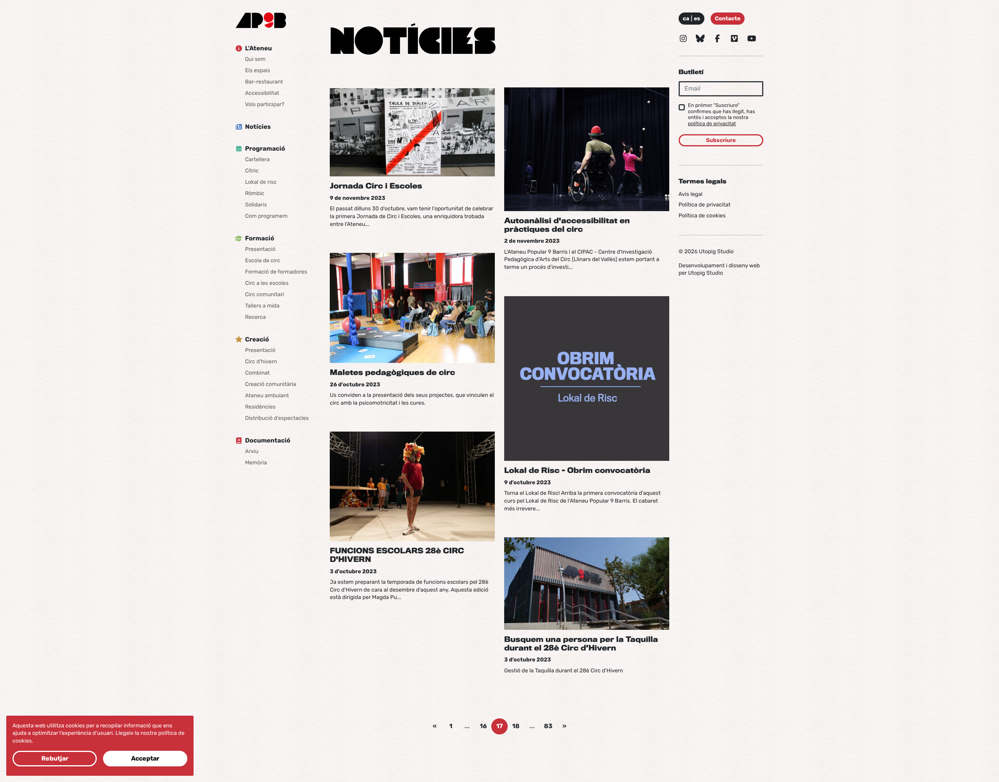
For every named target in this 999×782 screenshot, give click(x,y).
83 (548, 726)
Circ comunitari (264, 294)
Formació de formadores (276, 271)
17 (499, 726)
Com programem (266, 216)
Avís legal (690, 193)
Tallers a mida (262, 305)
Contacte (727, 18)
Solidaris (256, 204)
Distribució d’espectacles (277, 418)
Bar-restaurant (264, 81)
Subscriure (721, 140)
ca (686, 18)
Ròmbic (254, 193)
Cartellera (257, 159)
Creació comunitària (270, 384)
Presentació (260, 249)
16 (483, 726)
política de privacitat (712, 124)
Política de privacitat (705, 204)
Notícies (258, 126)
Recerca (255, 317)
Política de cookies (702, 215)
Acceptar (145, 758)
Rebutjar (54, 758)
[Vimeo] (734, 38)
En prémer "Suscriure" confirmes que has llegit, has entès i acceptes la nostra (721, 115)
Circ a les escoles (266, 283)
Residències (260, 406)
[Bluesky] (700, 38)
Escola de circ (262, 260)
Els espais (257, 70)
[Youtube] (751, 38)
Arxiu (251, 451)
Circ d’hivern (261, 361)
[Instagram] (683, 38)
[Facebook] (717, 38)
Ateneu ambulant (267, 395)
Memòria (256, 462)
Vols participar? (264, 104)
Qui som (255, 59)
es (697, 18)
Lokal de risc (261, 182)
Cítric (252, 170)
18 (515, 726)
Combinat (257, 373)
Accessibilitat (262, 93)
